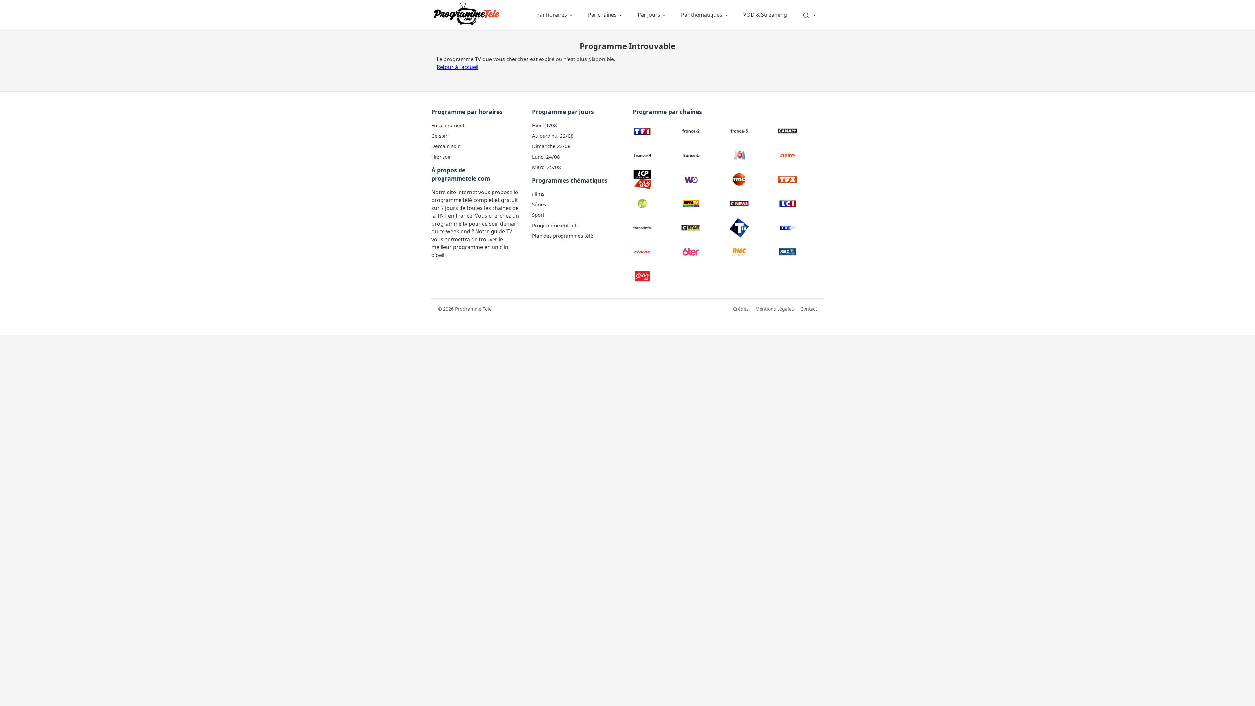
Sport (538, 214)
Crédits (741, 309)
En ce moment (447, 125)
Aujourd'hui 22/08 (553, 135)
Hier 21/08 (544, 125)
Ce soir (439, 135)
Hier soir (441, 156)
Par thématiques (701, 14)
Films (538, 194)
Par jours (649, 14)
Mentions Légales (774, 309)
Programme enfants (555, 225)
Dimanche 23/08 (551, 146)
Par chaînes (602, 14)
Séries (539, 204)
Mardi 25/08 (546, 167)
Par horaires (551, 14)
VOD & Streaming (765, 14)
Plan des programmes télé (562, 235)
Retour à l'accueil (457, 67)
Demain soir (445, 146)
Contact (808, 309)
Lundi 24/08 (546, 156)
